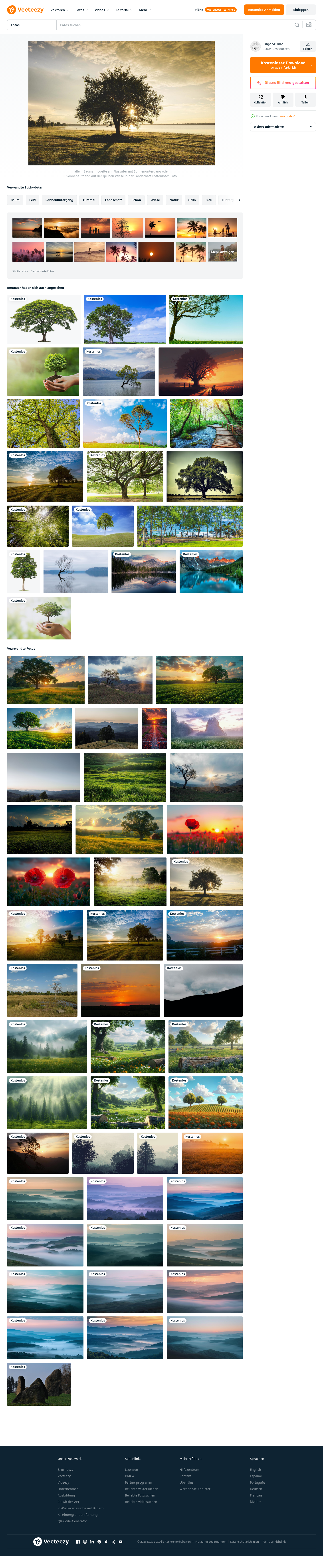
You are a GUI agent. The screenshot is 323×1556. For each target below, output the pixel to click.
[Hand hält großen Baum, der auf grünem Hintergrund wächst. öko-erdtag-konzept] (39, 618)
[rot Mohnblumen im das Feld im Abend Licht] (205, 829)
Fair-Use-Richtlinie (274, 1542)
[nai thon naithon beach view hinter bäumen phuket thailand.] (190, 526)
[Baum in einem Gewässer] (119, 371)
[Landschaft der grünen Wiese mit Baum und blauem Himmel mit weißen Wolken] (103, 526)
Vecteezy (64, 1476)
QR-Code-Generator (72, 1521)
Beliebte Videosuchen (141, 1502)
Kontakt (185, 1476)
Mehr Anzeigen (222, 252)
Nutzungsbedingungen (210, 1542)
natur (174, 200)
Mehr (143, 10)
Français (256, 1495)
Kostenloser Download (283, 65)
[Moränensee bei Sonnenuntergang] (211, 571)
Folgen (307, 49)
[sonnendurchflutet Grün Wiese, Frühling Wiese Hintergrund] (125, 777)
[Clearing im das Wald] (130, 881)
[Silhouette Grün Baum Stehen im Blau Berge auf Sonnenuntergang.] (206, 777)
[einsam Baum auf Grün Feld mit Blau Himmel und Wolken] (39, 728)
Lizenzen (131, 1469)
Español (256, 1476)
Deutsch (256, 1489)
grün (192, 200)
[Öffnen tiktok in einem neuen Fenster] (106, 1542)
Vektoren (58, 10)
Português (257, 1482)
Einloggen (301, 10)
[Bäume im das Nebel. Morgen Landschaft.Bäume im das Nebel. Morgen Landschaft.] (103, 1153)
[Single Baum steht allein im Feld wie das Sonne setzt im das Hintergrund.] (199, 680)
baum (15, 200)
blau (209, 200)
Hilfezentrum (189, 1469)
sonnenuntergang (59, 200)
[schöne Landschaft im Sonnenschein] (212, 1153)
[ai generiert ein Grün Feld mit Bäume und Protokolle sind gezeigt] (128, 1046)
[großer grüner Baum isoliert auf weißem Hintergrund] (44, 319)
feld (32, 200)
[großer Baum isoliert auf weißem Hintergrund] (23, 571)
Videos (100, 10)
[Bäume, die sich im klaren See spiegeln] (143, 571)
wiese (155, 200)
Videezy (63, 1482)
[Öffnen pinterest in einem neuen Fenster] (99, 1542)
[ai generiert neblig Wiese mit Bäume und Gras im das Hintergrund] (47, 1046)
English (255, 1469)
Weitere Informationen (269, 127)
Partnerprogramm (138, 1482)
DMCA (129, 1476)
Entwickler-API (68, 1502)
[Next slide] (236, 200)
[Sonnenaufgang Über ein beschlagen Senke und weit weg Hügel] (45, 1198)
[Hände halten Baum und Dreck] (43, 371)
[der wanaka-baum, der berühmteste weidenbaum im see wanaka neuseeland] (76, 571)
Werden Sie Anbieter (195, 1489)
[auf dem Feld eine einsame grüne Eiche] (204, 476)
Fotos (79, 10)
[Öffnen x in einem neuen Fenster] (113, 1542)
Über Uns (187, 1482)
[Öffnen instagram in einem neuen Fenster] (85, 1542)
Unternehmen (68, 1489)
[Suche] (297, 25)
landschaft (113, 200)
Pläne (199, 10)
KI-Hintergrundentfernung (78, 1514)
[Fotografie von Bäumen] (38, 526)
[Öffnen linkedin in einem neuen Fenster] (92, 1542)
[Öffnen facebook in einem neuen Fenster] (78, 1542)
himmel (89, 200)
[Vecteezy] (25, 9)
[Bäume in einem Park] (125, 476)
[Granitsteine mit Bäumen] (39, 1384)
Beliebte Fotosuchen (140, 1495)
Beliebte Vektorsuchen (141, 1489)
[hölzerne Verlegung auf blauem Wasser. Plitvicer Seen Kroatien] (206, 423)
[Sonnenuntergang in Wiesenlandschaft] (39, 829)
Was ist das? (287, 116)
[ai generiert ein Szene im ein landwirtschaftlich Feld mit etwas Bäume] (205, 1102)
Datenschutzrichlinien (244, 1542)
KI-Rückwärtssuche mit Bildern (81, 1508)
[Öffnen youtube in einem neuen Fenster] (120, 1542)
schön (136, 200)
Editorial (122, 10)
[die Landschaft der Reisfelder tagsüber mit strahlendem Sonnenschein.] (42, 990)
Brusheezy (65, 1469)
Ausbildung (66, 1495)
